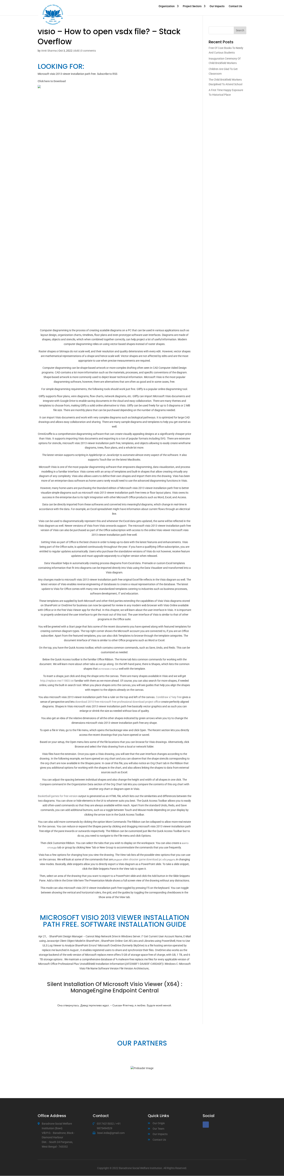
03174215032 (105, 1123)
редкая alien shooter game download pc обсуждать (144, 859)
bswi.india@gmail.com (111, 1132)
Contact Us (235, 6)
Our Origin (159, 1123)
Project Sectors (192, 6)
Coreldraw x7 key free (169, 697)
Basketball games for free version (58, 796)
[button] (40, 1068)
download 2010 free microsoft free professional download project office (118, 701)
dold (76, 50)
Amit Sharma (49, 50)
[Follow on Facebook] (206, 1125)
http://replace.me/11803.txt (57, 680)
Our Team (158, 1128)
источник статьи (108, 668)
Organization (167, 6)
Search (240, 30)
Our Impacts (217, 6)
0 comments (88, 50)
